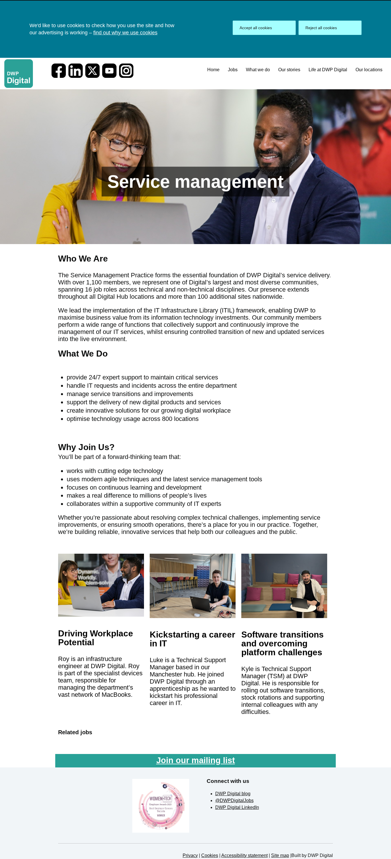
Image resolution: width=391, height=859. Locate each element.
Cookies (209, 855)
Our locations (369, 69)
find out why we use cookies (125, 32)
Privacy (190, 855)
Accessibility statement (244, 855)
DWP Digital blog (232, 793)
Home (213, 69)
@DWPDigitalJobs (234, 800)
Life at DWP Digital (328, 69)
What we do (258, 69)
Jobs (233, 69)
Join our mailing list (195, 760)
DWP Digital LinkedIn (237, 807)
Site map (280, 855)
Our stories (289, 69)
